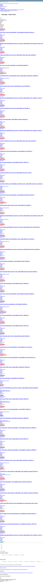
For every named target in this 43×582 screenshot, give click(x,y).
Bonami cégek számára (26, 572)
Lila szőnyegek (20, 561)
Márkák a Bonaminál (7, 572)
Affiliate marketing (20, 572)
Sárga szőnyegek (4, 561)
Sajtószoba (16, 572)
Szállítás (7, 569)
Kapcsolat (1, 572)
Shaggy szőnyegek (32, 561)
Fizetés (17, 569)
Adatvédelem (6, 579)
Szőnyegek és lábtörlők (9, 10)
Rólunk (4, 572)
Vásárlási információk (3, 569)
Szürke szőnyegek (26, 561)
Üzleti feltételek (2, 579)
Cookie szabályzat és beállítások (12, 579)
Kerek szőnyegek (38, 561)
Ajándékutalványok (12, 572)
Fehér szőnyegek (10, 561)
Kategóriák (4, 10)
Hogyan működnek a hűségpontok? (22, 569)
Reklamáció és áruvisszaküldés (12, 569)
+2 (0, 179)
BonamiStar (31, 572)
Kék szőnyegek (15, 561)
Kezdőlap (1, 10)
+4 (0, 234)
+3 (0, 211)
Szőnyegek (16, 10)
